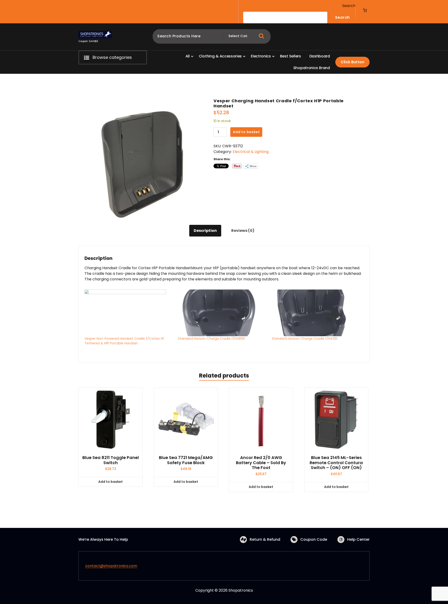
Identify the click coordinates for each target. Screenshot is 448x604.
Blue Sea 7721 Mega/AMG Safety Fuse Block (186, 460)
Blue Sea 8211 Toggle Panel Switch (110, 460)
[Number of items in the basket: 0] (365, 10)
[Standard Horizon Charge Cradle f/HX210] (316, 313)
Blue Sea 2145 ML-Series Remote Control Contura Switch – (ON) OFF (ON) (336, 462)
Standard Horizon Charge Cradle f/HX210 (304, 338)
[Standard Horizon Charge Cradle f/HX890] (222, 313)
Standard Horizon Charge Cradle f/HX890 (211, 338)
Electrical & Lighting (251, 151)
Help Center (358, 539)
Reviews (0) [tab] (242, 230)
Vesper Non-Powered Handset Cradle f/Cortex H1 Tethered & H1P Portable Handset (124, 341)
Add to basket (246, 132)
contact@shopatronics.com (111, 566)
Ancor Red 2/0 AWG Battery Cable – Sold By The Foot (261, 462)
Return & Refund (265, 539)
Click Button (352, 62)
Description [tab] (205, 230)
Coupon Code (313, 539)
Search (348, 5)
